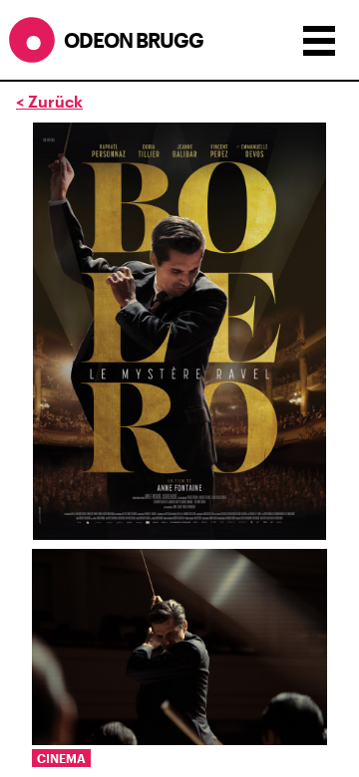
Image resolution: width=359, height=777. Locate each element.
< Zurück (49, 101)
